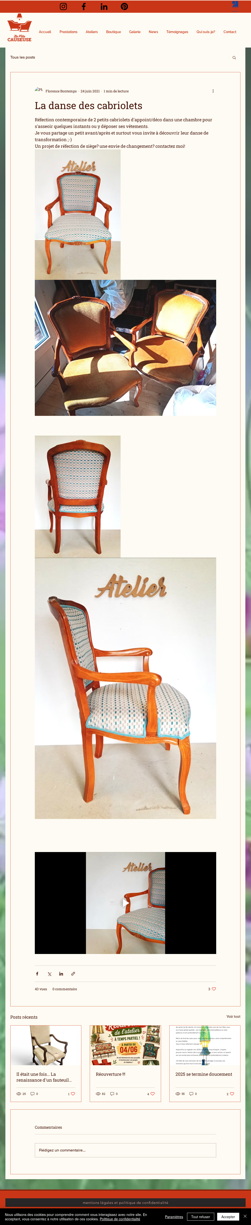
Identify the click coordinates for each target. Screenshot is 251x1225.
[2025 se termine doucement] (205, 1045)
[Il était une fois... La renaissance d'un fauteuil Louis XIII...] (46, 1045)
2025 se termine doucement (204, 1074)
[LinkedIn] (104, 6)
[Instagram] (63, 6)
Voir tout (233, 1016)
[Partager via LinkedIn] (61, 973)
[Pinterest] (124, 6)
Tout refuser (200, 1216)
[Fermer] (245, 1216)
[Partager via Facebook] (37, 973)
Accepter (228, 1216)
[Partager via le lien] (73, 973)
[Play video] (125, 903)
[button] (234, 57)
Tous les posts (22, 57)
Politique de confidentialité (120, 1218)
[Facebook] (83, 6)
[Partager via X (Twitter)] (49, 973)
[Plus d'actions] (213, 91)
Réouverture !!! (110, 1074)
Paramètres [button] (174, 1216)
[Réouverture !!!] (125, 1045)
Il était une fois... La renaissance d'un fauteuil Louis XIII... (42, 1077)
